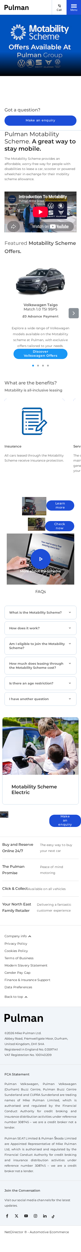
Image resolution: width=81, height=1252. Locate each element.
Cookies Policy (16, 951)
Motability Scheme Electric (34, 789)
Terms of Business (19, 958)
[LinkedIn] (44, 1215)
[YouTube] (26, 1215)
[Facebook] (7, 1215)
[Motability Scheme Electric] (40, 746)
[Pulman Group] (16, 7)
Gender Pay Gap (17, 973)
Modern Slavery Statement (25, 965)
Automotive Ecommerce (49, 1232)
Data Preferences (18, 987)
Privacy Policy (15, 944)
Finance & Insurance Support (27, 980)
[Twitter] (16, 1215)
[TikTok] (53, 1215)
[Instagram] (35, 1215)
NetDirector (14, 1232)
